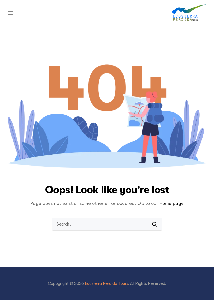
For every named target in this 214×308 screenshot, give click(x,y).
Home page (171, 203)
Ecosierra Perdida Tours (106, 283)
